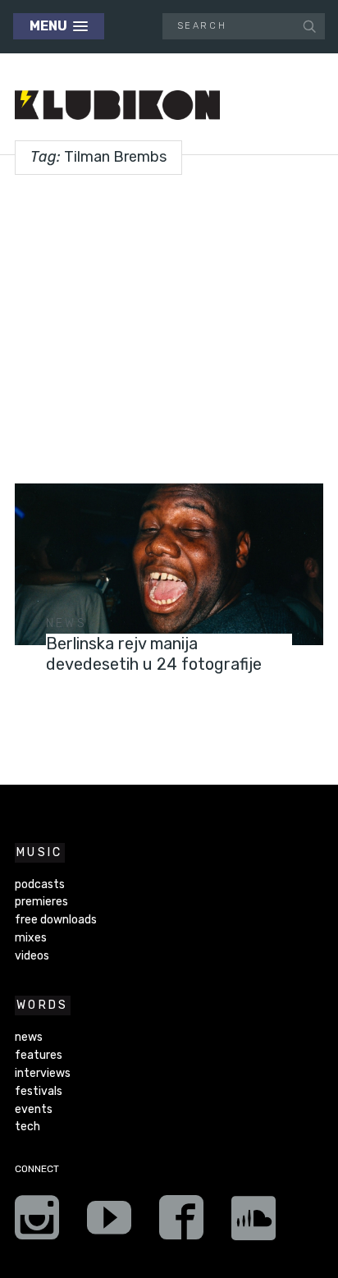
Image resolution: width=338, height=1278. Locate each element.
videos (32, 956)
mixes (31, 938)
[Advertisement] (169, 323)
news (66, 623)
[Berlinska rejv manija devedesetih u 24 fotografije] (169, 564)
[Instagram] (37, 1223)
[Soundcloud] (253, 1223)
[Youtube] (109, 1223)
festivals (38, 1091)
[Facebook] (181, 1223)
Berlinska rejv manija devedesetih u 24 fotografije (154, 654)
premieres (41, 902)
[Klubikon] (117, 105)
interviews (43, 1073)
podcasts (40, 884)
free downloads (56, 920)
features (38, 1055)
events (34, 1109)
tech (27, 1127)
